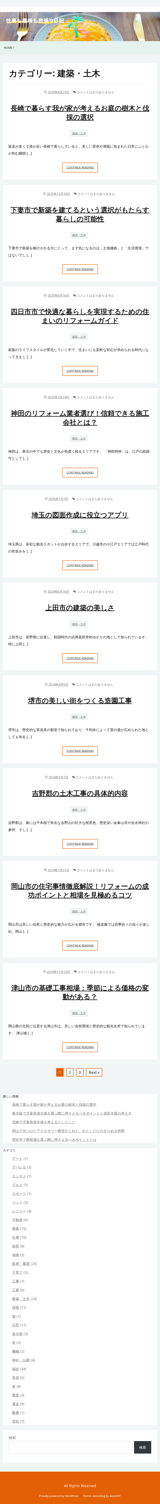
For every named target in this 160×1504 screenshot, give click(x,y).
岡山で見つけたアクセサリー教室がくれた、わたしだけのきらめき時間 (68, 1130)
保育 (15, 1246)
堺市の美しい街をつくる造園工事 (80, 700)
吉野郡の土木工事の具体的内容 (80, 793)
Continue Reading (81, 168)
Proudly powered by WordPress (59, 1496)
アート (17, 1158)
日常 (15, 1325)
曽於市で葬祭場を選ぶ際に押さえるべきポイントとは (54, 1139)
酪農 (15, 1412)
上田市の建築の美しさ (80, 607)
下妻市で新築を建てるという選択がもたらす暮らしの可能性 (80, 214)
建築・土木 (79, 133)
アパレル (19, 1167)
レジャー (19, 1211)
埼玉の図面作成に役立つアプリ (80, 514)
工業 (15, 1290)
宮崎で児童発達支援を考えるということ (43, 1122)
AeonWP (115, 1496)
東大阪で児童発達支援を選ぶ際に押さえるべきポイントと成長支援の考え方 (72, 1113)
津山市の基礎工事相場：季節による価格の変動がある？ (80, 992)
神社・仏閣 (21, 1360)
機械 (15, 1351)
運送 (15, 1404)
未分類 (17, 1333)
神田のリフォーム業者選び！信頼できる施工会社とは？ (80, 417)
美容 (15, 1377)
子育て (17, 1272)
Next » (94, 1072)
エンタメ (19, 1176)
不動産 (17, 1219)
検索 (12, 1437)
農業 (15, 1395)
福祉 (15, 1368)
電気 (15, 1421)
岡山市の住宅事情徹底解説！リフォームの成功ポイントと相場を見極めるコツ (80, 890)
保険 (15, 1255)
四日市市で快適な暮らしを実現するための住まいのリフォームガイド (80, 316)
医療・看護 (21, 1263)
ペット (17, 1202)
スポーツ (19, 1193)
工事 (15, 1281)
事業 (15, 1228)
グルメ (17, 1184)
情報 (15, 1307)
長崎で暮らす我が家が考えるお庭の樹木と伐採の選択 (80, 112)
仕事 (15, 1237)
